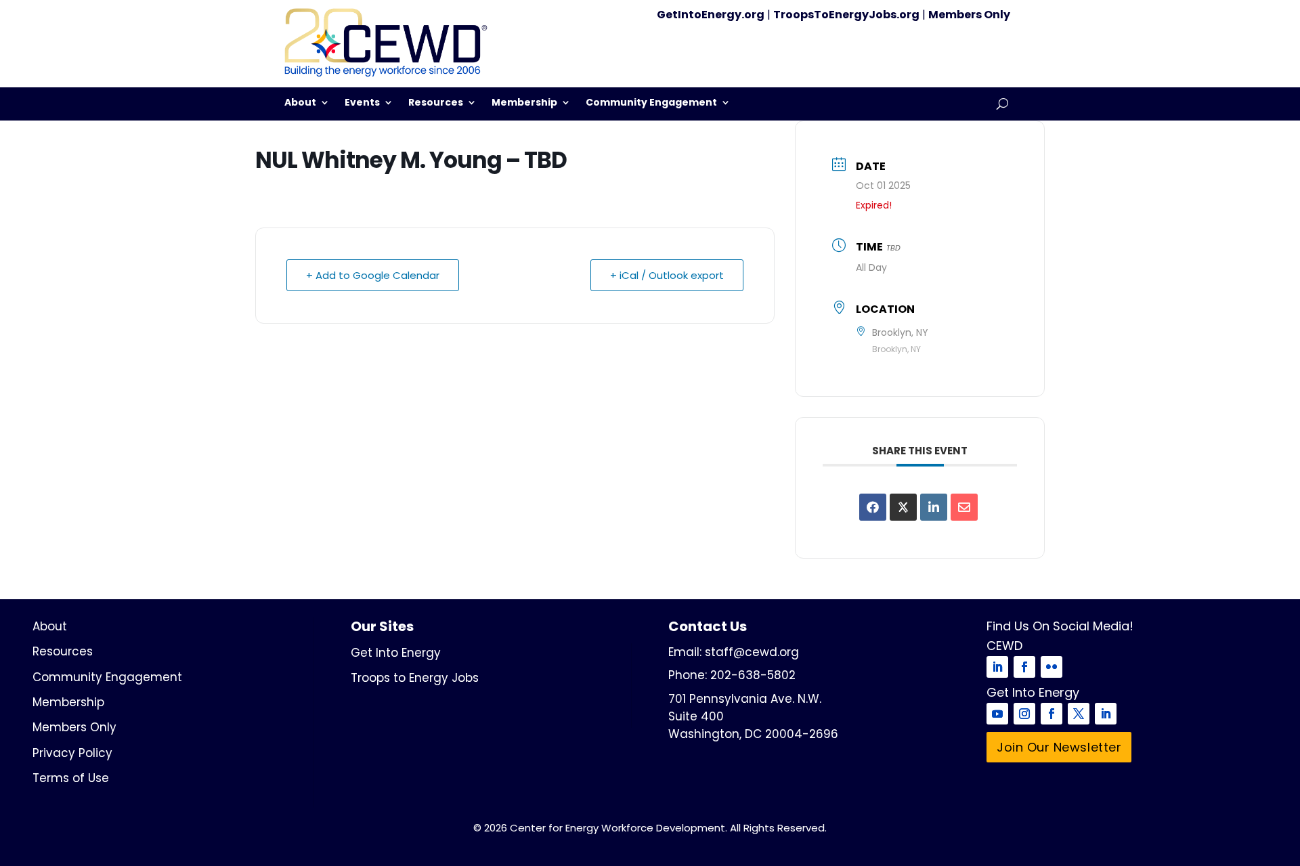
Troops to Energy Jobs (415, 678)
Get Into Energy (396, 653)
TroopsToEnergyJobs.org (846, 14)
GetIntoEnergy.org (710, 14)
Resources (435, 103)
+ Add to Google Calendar (372, 275)
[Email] (964, 507)
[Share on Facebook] (872, 507)
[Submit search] (1002, 104)
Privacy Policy (72, 753)
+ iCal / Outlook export (667, 275)
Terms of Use (70, 778)
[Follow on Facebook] (1024, 667)
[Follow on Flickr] (1051, 667)
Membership (524, 103)
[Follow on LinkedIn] (997, 667)
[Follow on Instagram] (1024, 713)
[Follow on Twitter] (1078, 713)
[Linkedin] (933, 507)
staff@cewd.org (752, 652)
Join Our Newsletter (1059, 747)
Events (362, 103)
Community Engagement (651, 103)
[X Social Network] (903, 507)
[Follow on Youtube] (997, 713)
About (300, 103)
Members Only (969, 14)
